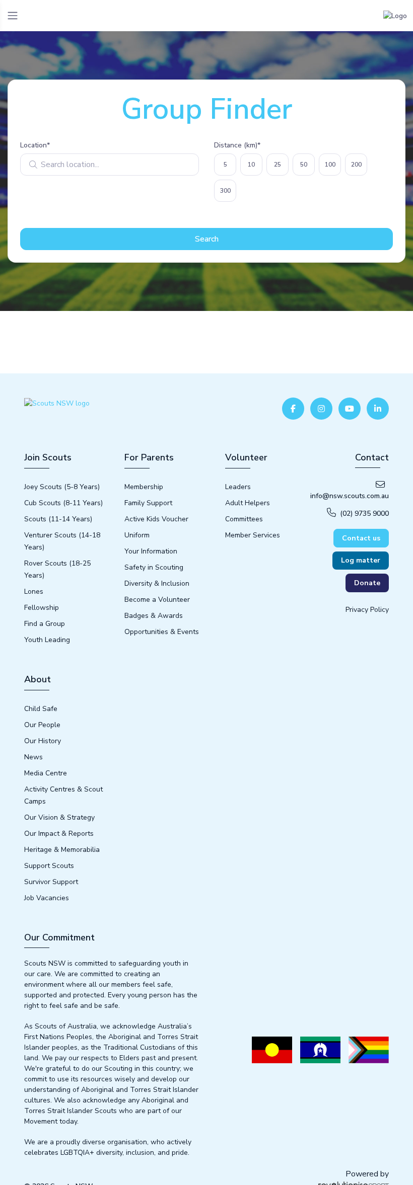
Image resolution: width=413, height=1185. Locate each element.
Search (207, 239)
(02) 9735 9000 (364, 513)
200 (356, 165)
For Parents (149, 457)
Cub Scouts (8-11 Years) (63, 503)
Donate (367, 583)
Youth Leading (47, 640)
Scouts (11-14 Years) (58, 519)
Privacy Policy (367, 609)
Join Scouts (48, 457)
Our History (42, 741)
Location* (35, 145)
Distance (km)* (237, 145)
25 (277, 165)
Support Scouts (49, 866)
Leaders (238, 487)
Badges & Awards (153, 615)
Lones (33, 591)
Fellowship (41, 607)
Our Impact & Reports (59, 833)
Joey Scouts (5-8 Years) (62, 487)
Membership (143, 487)
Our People (42, 725)
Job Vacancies (46, 898)
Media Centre (45, 773)
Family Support (148, 503)
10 (251, 165)
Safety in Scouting (153, 567)
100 (330, 165)
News (33, 757)
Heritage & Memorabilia (62, 849)
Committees (244, 519)
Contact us (361, 538)
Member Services (252, 535)
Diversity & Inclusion (156, 583)
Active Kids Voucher (156, 519)
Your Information (150, 551)
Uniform (137, 535)
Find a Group (44, 623)
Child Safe (40, 709)
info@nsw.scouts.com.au (349, 496)
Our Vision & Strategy (59, 817)
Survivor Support (51, 882)
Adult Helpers (247, 503)
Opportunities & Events (161, 632)
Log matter (360, 560)
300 (225, 191)
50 (303, 165)
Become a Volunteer (157, 599)
